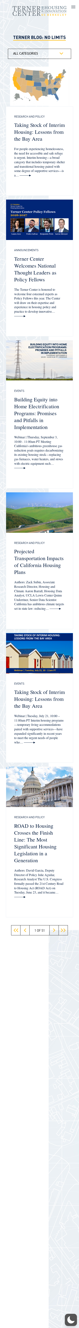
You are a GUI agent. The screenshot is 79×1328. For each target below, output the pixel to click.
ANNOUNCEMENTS (26, 250)
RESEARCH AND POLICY (29, 116)
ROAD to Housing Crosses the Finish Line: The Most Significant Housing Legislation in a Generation (35, 843)
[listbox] (39, 54)
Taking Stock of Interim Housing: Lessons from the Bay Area (39, 131)
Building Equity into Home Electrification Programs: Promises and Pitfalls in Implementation (36, 413)
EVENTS (19, 390)
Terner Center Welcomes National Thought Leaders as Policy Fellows (35, 269)
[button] (15, 930)
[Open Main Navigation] (73, 7)
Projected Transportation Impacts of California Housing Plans (39, 561)
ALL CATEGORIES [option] (25, 54)
